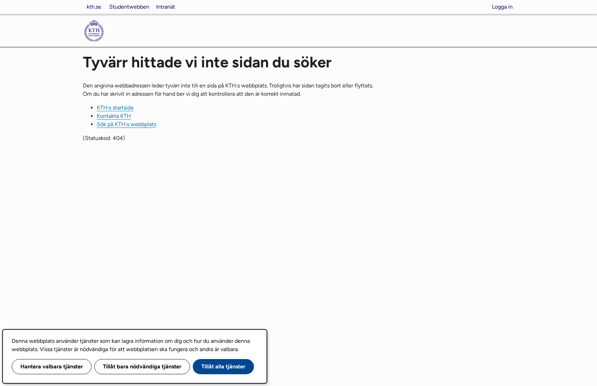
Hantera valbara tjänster (51, 366)
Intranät (165, 6)
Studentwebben (129, 6)
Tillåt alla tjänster (223, 366)
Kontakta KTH (114, 116)
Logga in (502, 6)
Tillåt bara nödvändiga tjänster (142, 366)
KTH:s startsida (115, 107)
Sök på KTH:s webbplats (126, 124)
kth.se (94, 6)
